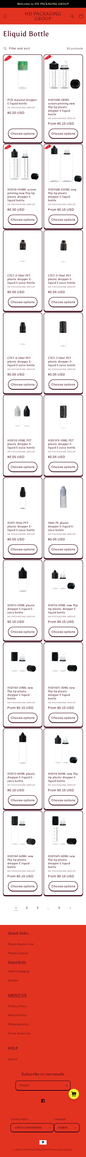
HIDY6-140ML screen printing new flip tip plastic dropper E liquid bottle (21, 195)
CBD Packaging (18, 971)
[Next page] (70, 908)
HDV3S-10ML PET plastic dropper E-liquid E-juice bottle (21, 444)
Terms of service (19, 1033)
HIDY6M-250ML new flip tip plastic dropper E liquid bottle (62, 195)
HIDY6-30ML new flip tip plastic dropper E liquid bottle (63, 608)
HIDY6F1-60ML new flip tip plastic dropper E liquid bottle (61, 861)
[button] (5, 16)
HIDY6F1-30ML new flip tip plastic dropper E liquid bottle (61, 693)
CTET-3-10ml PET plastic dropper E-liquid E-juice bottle (61, 279)
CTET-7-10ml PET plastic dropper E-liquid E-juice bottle (61, 361)
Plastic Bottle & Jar (21, 944)
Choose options (23, 133)
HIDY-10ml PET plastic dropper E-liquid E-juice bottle (21, 526)
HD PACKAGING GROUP (36, 1149)
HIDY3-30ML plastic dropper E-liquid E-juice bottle (21, 608)
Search (13, 1059)
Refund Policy (17, 1015)
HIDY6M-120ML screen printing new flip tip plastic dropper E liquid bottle (61, 107)
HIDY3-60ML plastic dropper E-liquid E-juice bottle (21, 777)
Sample (13, 980)
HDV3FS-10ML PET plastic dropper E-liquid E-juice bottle (61, 444)
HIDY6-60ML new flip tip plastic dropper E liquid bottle (63, 777)
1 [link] (16, 908)
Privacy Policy (17, 1006)
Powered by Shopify (61, 1149)
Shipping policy (18, 1024)
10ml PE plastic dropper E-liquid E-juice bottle (61, 526)
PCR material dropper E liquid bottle (22, 101)
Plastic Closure (18, 953)
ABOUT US (17, 995)
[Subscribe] (65, 1085)
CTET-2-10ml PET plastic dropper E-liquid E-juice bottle (21, 279)
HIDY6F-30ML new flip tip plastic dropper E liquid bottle (20, 693)
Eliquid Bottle (17, 962)
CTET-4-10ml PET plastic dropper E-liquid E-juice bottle (21, 361)
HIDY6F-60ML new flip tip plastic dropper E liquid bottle (20, 861)
